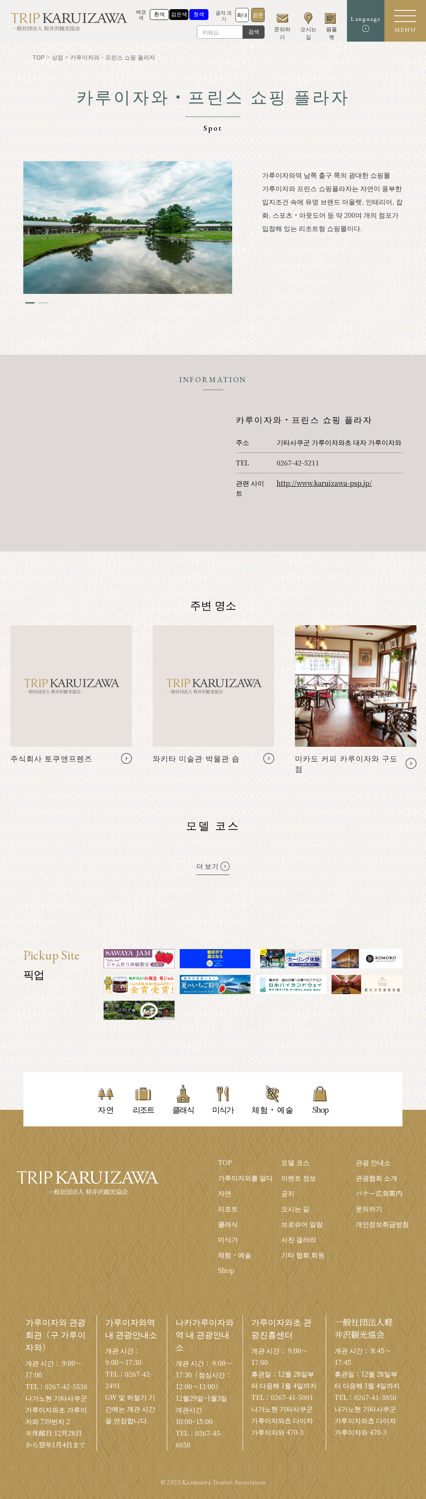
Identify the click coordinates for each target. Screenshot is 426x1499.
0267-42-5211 (298, 462)
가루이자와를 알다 (245, 1178)
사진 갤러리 (298, 1239)
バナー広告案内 (379, 1193)
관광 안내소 (373, 1162)
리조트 (228, 1208)
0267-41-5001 (292, 1397)
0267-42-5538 (66, 1386)
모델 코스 (295, 1162)
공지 (288, 1193)
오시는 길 (295, 1208)
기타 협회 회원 (302, 1255)
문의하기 (369, 1208)
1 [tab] (30, 302)
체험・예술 (234, 1255)
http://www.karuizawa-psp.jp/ (324, 483)
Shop (226, 1270)
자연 (224, 1193)
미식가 (228, 1239)
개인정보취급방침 (382, 1224)
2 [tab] (43, 302)
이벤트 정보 (298, 1178)
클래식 (228, 1224)
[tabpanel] (127, 227)
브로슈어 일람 (302, 1224)
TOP (225, 1162)
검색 (253, 32)
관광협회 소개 (376, 1178)
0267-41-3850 (375, 1397)
